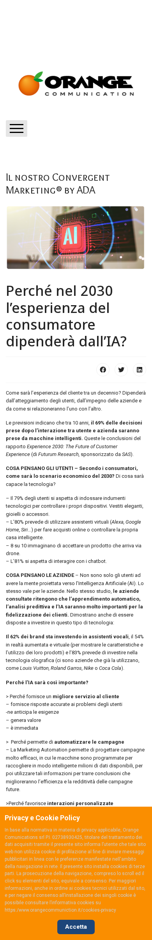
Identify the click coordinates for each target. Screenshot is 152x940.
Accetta (76, 926)
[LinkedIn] (139, 369)
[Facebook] (103, 369)
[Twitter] (121, 369)
